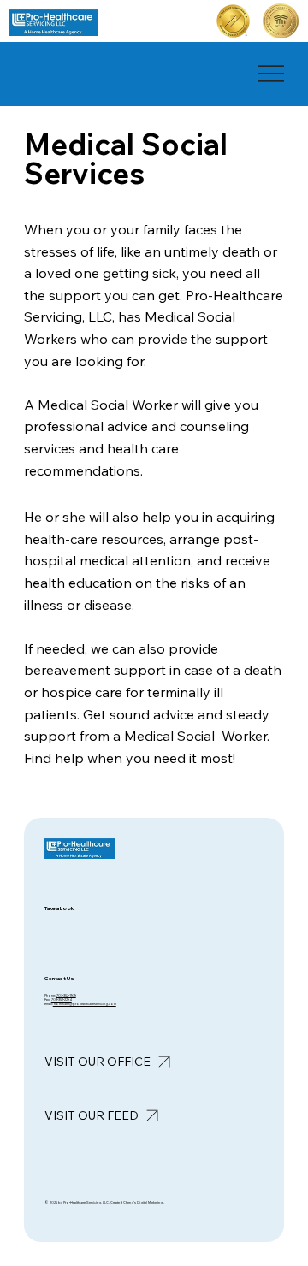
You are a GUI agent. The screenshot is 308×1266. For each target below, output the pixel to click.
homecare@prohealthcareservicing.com (84, 1004)
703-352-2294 (61, 999)
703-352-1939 (66, 995)
